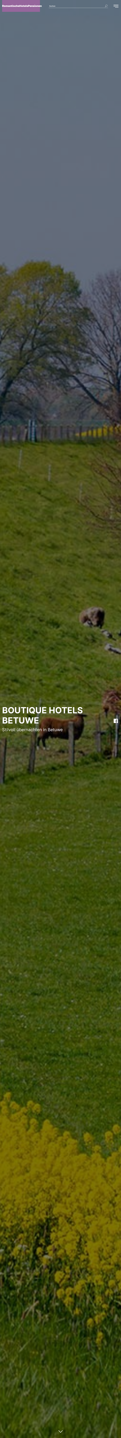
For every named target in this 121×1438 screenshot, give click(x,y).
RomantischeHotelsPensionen (21, 5)
